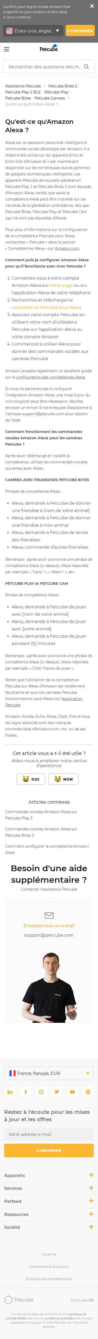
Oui (35, 779)
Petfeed (12, 1201)
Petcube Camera (49, 98)
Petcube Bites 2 (62, 86)
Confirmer (80, 31)
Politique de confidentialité (49, 1279)
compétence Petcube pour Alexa (46, 307)
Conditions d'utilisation (49, 1266)
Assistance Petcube (23, 86)
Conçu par (82, 1300)
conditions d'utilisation (60, 1318)
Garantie (49, 1254)
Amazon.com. (67, 248)
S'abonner (48, 1150)
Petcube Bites (18, 98)
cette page (61, 285)
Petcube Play (56, 92)
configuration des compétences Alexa (50, 377)
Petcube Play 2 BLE (23, 92)
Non (68, 779)
